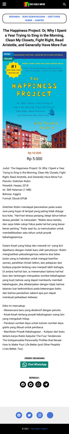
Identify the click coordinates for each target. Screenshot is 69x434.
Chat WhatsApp (37, 364)
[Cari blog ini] (64, 4)
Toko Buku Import (38, 428)
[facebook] (23, 384)
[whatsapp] (38, 384)
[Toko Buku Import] (34, 4)
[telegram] (46, 384)
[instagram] (40, 415)
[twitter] (31, 384)
